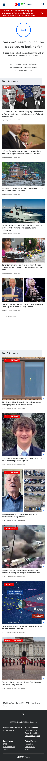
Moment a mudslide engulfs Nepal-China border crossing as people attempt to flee (21, 571)
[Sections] (4, 4)
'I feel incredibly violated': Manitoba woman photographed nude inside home (21, 403)
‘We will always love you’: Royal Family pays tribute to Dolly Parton (21, 683)
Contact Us (20, 703)
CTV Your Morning (15, 67)
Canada (18, 64)
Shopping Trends (30, 67)
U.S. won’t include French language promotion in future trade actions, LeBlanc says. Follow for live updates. (23, 114)
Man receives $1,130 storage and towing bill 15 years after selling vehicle (22, 515)
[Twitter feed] (23, 714)
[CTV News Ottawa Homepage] (23, 4)
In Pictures (33, 64)
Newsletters (35, 703)
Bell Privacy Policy (31, 730)
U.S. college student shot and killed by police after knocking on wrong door (22, 459)
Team (5, 706)
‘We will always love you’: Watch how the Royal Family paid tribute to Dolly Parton (22, 305)
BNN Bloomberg (9, 747)
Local (11, 64)
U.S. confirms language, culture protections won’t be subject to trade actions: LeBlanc (21, 152)
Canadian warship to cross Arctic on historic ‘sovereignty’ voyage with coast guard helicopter (22, 227)
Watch (25, 64)
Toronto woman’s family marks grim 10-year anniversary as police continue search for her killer (22, 267)
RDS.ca (27, 749)
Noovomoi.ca (30, 747)
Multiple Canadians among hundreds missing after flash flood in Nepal (22, 189)
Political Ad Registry (32, 736)
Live (30, 70)
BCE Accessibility (9, 730)
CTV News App (8, 703)
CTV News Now (21, 70)
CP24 (5, 744)
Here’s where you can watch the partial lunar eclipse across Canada (22, 627)
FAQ (27, 703)
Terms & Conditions (32, 733)
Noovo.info (29, 744)
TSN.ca (5, 749)
